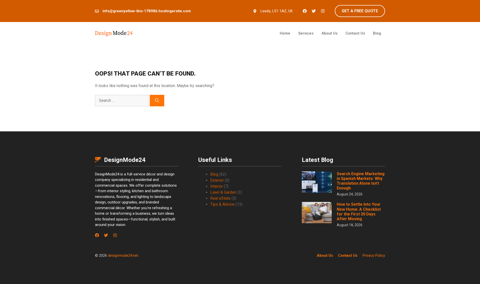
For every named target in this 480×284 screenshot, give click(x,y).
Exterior (217, 180)
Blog (377, 33)
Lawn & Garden (223, 192)
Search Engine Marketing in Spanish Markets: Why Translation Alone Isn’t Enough (360, 181)
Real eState (220, 198)
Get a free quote (360, 11)
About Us (330, 33)
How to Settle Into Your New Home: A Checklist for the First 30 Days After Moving (359, 211)
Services (306, 33)
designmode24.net (123, 255)
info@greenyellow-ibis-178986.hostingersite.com (146, 11)
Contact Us (355, 33)
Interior (216, 186)
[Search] (157, 100)
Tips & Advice (222, 204)
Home (285, 33)
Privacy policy (373, 255)
